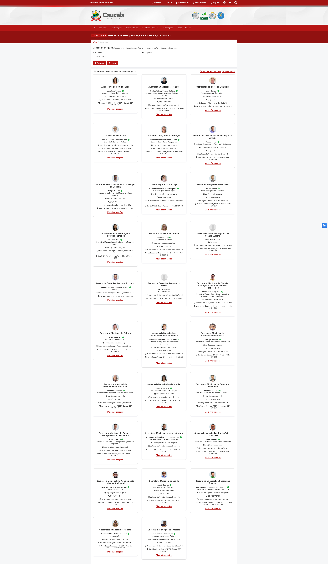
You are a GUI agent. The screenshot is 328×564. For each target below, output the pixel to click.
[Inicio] (94, 28)
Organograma (228, 71)
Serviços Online (132, 28)
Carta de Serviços (184, 28)
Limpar (113, 63)
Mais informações (115, 109)
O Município (116, 28)
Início (95, 42)
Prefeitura (103, 28)
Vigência (98, 53)
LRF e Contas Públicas (150, 28)
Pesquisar (147, 53)
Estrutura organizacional (210, 71)
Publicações (168, 28)
